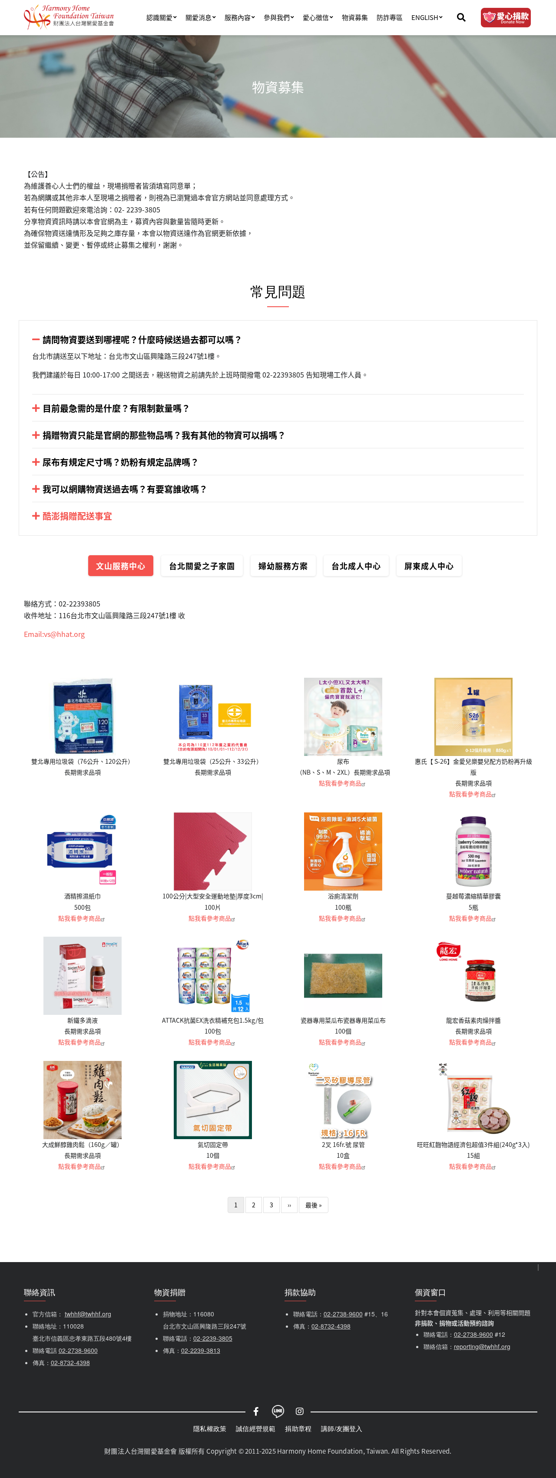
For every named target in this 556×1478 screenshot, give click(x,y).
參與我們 (277, 17)
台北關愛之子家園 (202, 565)
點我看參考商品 (340, 783)
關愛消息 (198, 17)
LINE (278, 1411)
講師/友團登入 (341, 1428)
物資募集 (355, 17)
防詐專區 (390, 17)
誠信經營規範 (255, 1428)
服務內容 (238, 17)
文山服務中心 (121, 565)
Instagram (299, 1411)
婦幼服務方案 (283, 565)
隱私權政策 (209, 1428)
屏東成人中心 (429, 565)
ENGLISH (424, 17)
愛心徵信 (316, 17)
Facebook (256, 1411)
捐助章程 (298, 1428)
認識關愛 (159, 17)
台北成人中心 (356, 565)
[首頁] (69, 17)
